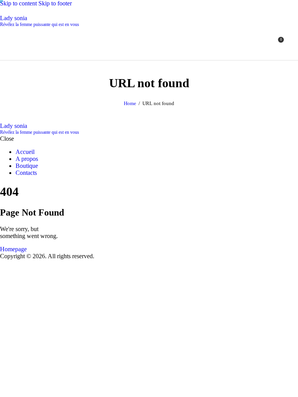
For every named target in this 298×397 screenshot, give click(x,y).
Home (130, 103)
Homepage (13, 249)
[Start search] (293, 42)
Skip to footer (55, 3)
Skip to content (18, 3)
